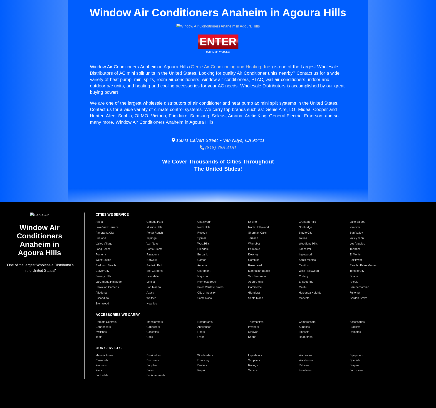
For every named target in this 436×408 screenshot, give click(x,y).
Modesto (304, 298)
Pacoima (355, 227)
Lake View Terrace (107, 227)
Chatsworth (204, 221)
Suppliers (254, 360)
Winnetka (254, 243)
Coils (149, 337)
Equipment (356, 355)
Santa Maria (255, 298)
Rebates (304, 365)
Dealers (202, 365)
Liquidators (255, 355)
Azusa (150, 292)
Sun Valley (356, 232)
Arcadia (202, 265)
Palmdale (254, 249)
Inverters (253, 327)
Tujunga (151, 238)
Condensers (103, 327)
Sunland (101, 238)
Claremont (203, 270)
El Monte (355, 254)
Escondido (102, 298)
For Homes (356, 370)
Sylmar (201, 238)
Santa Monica (307, 260)
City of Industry (206, 292)
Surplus (354, 365)
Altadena (101, 292)
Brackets (355, 327)
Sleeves (253, 332)
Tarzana (253, 238)
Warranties (305, 355)
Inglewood (305, 254)
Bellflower (356, 260)
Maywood (203, 276)
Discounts (152, 360)
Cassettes (152, 332)
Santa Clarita (154, 249)
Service (253, 370)
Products (101, 365)
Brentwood (102, 303)
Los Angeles (357, 243)
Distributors (153, 355)
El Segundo (306, 281)
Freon (201, 337)
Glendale (203, 249)
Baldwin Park (154, 265)
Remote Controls (106, 322)
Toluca (303, 238)
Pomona (101, 254)
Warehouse (306, 360)
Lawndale (152, 276)
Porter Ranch (154, 232)
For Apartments (155, 375)
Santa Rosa (204, 298)
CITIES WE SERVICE (112, 214)
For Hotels (102, 375)
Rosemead (255, 265)
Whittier (151, 298)
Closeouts (102, 360)
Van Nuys (152, 243)
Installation (305, 370)
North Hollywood (258, 227)
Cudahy (304, 276)
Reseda (202, 232)
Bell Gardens (154, 270)
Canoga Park (154, 221)
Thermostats (255, 322)
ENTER (218, 42)
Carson (201, 260)
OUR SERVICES (108, 348)
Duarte (354, 276)
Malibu (303, 287)
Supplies (304, 327)
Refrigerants (205, 322)
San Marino (153, 287)
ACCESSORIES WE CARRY (118, 315)
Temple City (357, 270)
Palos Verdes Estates (210, 287)
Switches (101, 332)
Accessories (357, 322)
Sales (150, 370)
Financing (203, 360)
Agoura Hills (255, 281)
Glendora (254, 292)
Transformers (154, 322)
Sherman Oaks (257, 232)
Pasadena (152, 254)
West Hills (203, 243)
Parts (99, 370)
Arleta (99, 221)
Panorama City (105, 232)
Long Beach (103, 249)
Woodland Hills (308, 243)
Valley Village (104, 243)
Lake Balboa (357, 221)
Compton (254, 260)
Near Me (151, 303)
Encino (252, 221)
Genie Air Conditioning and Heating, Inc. (231, 66)
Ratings (253, 365)
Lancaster (305, 249)
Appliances (204, 327)
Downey (253, 254)
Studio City (305, 232)
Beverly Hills (103, 276)
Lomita (150, 281)
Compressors (307, 322)
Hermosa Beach (207, 281)
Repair (201, 370)
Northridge (305, 227)
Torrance (355, 249)
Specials (355, 360)
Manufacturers (104, 355)
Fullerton (355, 292)
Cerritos (304, 265)
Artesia (354, 281)
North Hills (203, 227)
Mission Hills (154, 227)
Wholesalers (205, 355)
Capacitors (153, 327)
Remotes (355, 332)
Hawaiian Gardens (107, 287)
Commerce (255, 287)
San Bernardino (359, 287)
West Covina (103, 260)
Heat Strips (305, 337)
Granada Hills (307, 221)
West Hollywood (309, 270)
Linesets (304, 332)
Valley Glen (357, 238)
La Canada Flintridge (109, 281)
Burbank (202, 254)
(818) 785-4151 (220, 147)
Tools (99, 337)
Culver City (102, 270)
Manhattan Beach (259, 270)
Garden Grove (358, 298)
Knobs (252, 337)
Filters (201, 332)
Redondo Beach (106, 265)
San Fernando (257, 276)
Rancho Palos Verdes (363, 265)
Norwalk (151, 260)
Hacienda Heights (310, 292)
